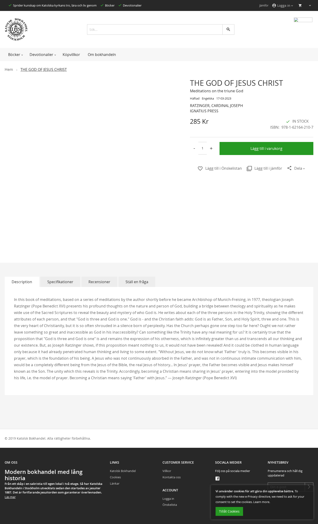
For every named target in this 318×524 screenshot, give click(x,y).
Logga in (168, 498)
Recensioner (99, 281)
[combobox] (159, 29)
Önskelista (169, 505)
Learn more (261, 502)
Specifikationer (60, 281)
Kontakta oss (171, 477)
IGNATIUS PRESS (204, 111)
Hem (9, 69)
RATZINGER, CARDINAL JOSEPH (216, 105)
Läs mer (10, 497)
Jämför (263, 5)
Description (22, 281)
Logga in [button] (281, 5)
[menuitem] (15, 54)
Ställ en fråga (136, 281)
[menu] (159, 54)
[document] (262, 502)
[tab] (22, 282)
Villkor (166, 471)
